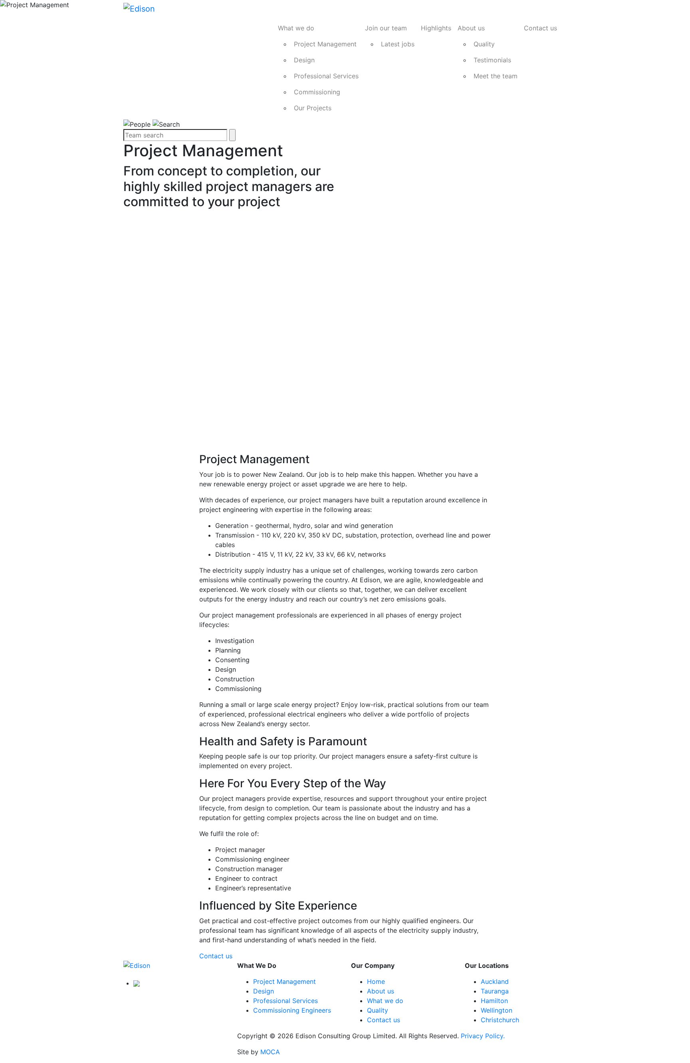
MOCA (270, 1052)
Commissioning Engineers (292, 1010)
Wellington (496, 1010)
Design (304, 60)
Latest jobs (397, 44)
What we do (296, 28)
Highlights (436, 28)
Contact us (540, 28)
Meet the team (496, 76)
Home (376, 981)
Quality (484, 44)
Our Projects (312, 108)
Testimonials (492, 60)
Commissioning (317, 92)
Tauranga (495, 991)
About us (471, 28)
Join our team (386, 28)
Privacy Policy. (483, 1036)
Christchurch (500, 1020)
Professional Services (326, 76)
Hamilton (494, 1001)
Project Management (325, 44)
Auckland (495, 981)
